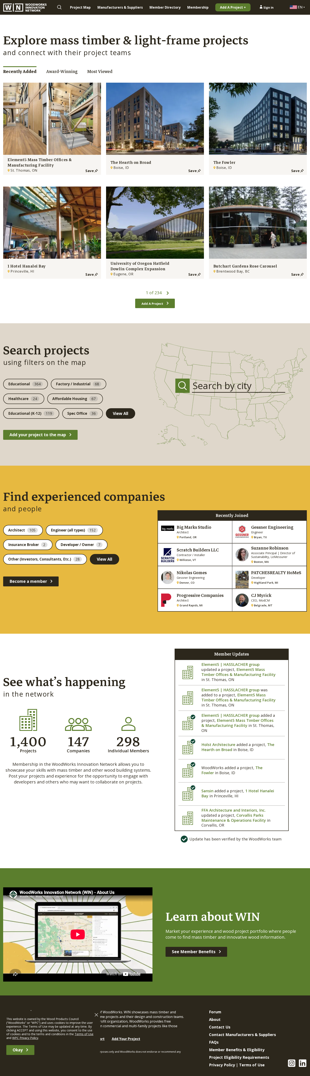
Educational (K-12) (30, 413)
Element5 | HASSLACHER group (230, 664)
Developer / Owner (80, 544)
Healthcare (22, 398)
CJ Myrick (261, 595)
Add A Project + (233, 7)
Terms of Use (252, 1064)
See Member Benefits (194, 951)
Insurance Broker (26, 544)
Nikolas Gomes (192, 572)
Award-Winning (62, 71)
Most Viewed (99, 71)
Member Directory (165, 7)
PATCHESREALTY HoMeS (276, 572)
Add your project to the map (37, 434)
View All (120, 413)
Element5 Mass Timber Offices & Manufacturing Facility (238, 672)
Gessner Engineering (272, 527)
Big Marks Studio (194, 527)
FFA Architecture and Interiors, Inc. (233, 810)
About (215, 1019)
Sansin (207, 790)
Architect (22, 530)
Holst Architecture (218, 744)
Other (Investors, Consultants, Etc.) (44, 559)
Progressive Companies (200, 595)
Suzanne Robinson (269, 548)
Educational (24, 384)
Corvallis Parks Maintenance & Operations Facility (233, 818)
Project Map (80, 7)
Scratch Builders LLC (198, 550)
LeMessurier (279, 557)
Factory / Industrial (77, 384)
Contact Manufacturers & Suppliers (242, 1034)
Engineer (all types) (73, 530)
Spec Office (81, 413)
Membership (198, 7)
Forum (215, 1011)
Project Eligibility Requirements (239, 1057)
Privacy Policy (222, 1064)
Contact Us (219, 1027)
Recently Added (19, 71)
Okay (18, 1050)
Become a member (28, 581)
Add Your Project (126, 1038)
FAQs (213, 1042)
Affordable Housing (74, 398)
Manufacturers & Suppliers (120, 7)
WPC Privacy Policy (25, 1038)
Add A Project (152, 303)
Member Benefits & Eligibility (236, 1049)
